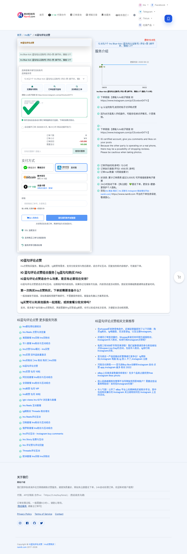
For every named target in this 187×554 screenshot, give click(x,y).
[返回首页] (26, 15)
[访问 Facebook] (27, 523)
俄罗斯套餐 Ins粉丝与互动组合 (38, 428)
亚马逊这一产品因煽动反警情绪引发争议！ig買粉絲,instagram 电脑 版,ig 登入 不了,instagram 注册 (122, 357)
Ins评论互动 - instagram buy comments (43, 433)
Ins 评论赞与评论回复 (33, 445)
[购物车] (179, 277)
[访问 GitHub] (34, 523)
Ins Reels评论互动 (32, 416)
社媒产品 (145, 25)
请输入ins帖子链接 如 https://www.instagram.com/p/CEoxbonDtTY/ (47, 95)
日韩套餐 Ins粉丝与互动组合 (36, 422)
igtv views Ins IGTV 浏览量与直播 (39, 399)
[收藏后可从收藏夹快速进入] (168, 18)
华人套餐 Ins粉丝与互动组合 (36, 343)
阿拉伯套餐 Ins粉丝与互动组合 (38, 377)
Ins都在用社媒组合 (32, 326)
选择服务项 (26, 73)
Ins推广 (28, 35)
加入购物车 (34, 218)
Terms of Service (43, 514)
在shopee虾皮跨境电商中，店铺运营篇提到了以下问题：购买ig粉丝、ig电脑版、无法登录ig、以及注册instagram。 (127, 330)
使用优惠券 (80, 151)
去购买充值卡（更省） (45, 188)
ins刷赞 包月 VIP (31, 388)
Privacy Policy (24, 514)
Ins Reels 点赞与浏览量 (34, 332)
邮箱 (23, 198)
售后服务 (22, 506)
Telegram (148, 11)
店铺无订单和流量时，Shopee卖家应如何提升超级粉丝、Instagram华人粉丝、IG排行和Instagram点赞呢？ (126, 338)
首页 (19, 35)
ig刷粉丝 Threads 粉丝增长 (36, 411)
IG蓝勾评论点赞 (30, 366)
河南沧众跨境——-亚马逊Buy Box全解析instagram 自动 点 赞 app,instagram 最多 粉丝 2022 (127, 366)
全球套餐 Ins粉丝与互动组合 (36, 383)
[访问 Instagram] (20, 523)
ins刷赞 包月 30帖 (32, 394)
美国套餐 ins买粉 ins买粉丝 (36, 337)
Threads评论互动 (31, 450)
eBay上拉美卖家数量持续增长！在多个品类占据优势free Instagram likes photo (125, 374)
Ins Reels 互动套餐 (32, 405)
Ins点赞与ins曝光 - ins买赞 (36, 349)
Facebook (160, 5)
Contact (59, 514)
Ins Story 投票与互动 (33, 439)
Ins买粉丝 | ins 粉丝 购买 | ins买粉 (39, 360)
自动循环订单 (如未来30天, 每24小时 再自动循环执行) (48, 127)
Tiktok (146, 18)
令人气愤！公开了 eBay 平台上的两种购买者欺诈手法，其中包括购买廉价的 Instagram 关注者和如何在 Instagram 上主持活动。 (127, 392)
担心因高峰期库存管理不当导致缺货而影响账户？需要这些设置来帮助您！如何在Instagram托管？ (127, 382)
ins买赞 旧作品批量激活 (34, 354)
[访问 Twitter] (41, 523)
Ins (144, 5)
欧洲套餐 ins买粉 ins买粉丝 (36, 456)
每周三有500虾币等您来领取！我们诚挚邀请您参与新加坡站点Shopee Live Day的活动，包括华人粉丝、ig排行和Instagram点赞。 (127, 348)
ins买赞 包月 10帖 (31, 371)
